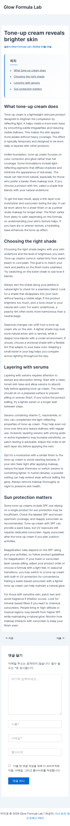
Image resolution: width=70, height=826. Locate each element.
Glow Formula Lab (23, 7)
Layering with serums (27, 82)
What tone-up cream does (30, 70)
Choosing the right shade (29, 76)
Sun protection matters (28, 88)
